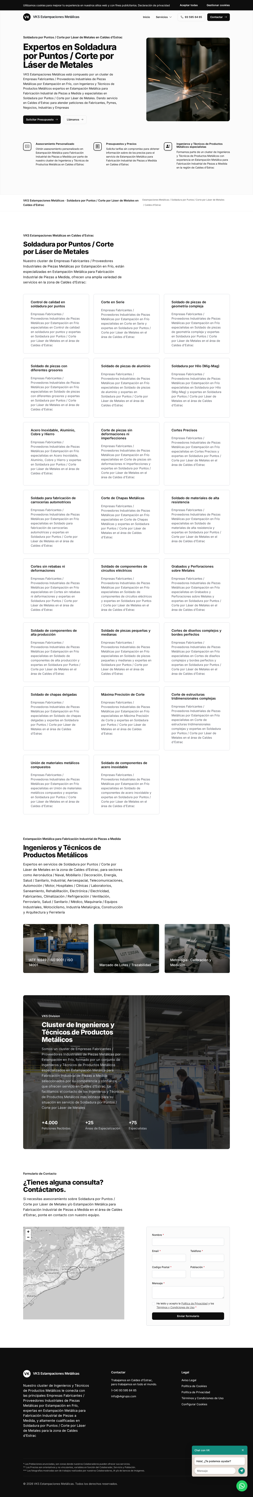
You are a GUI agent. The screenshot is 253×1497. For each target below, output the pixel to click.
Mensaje (158, 1283)
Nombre (158, 1234)
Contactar (216, 17)
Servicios (162, 17)
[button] (73, 1273)
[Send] (241, 1471)
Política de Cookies (194, 1386)
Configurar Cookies (194, 1404)
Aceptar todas (189, 5)
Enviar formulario (188, 1316)
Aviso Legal (189, 1380)
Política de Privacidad (194, 1303)
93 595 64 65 (193, 17)
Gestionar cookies (218, 5)
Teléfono (196, 1251)
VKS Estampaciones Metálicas (55, 17)
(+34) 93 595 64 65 (124, 1390)
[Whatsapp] (241, 1485)
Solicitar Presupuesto (40, 119)
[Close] (243, 1450)
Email (156, 1251)
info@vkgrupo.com (123, 1396)
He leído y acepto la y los (185, 1305)
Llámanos (73, 119)
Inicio (146, 17)
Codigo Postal (162, 1267)
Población (197, 1267)
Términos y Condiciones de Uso (175, 1307)
